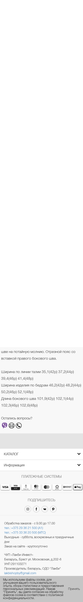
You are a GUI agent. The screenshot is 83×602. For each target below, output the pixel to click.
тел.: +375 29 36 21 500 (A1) (23, 528)
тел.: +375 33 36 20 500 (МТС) (25, 532)
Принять (74, 589)
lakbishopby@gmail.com (20, 573)
